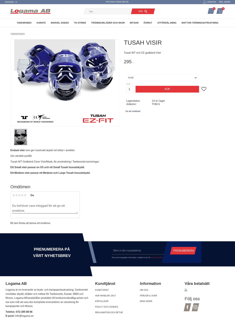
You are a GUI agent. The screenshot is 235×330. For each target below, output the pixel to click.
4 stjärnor (22, 195)
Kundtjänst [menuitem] (102, 290)
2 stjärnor (16, 195)
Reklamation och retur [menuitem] (109, 312)
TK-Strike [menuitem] (80, 22)
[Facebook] (187, 309)
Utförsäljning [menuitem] (166, 22)
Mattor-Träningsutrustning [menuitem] (200, 22)
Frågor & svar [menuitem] (148, 295)
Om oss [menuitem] (144, 290)
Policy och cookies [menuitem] (106, 307)
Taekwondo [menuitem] (24, 22)
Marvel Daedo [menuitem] (60, 22)
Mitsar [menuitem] (134, 22)
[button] (214, 9)
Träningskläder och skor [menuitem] (108, 22)
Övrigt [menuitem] (148, 22)
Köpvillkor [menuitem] (101, 301)
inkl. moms (224, 2)
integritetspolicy (157, 257)
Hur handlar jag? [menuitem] (105, 295)
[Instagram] (195, 309)
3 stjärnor (19, 195)
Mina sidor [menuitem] (146, 301)
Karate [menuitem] (41, 22)
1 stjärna (13, 195)
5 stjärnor (25, 195)
